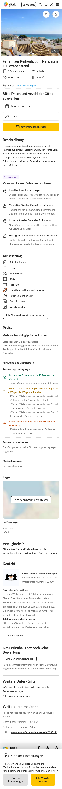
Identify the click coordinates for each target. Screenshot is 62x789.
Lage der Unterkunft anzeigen (31, 499)
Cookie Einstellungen (15, 779)
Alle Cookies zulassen (43, 779)
